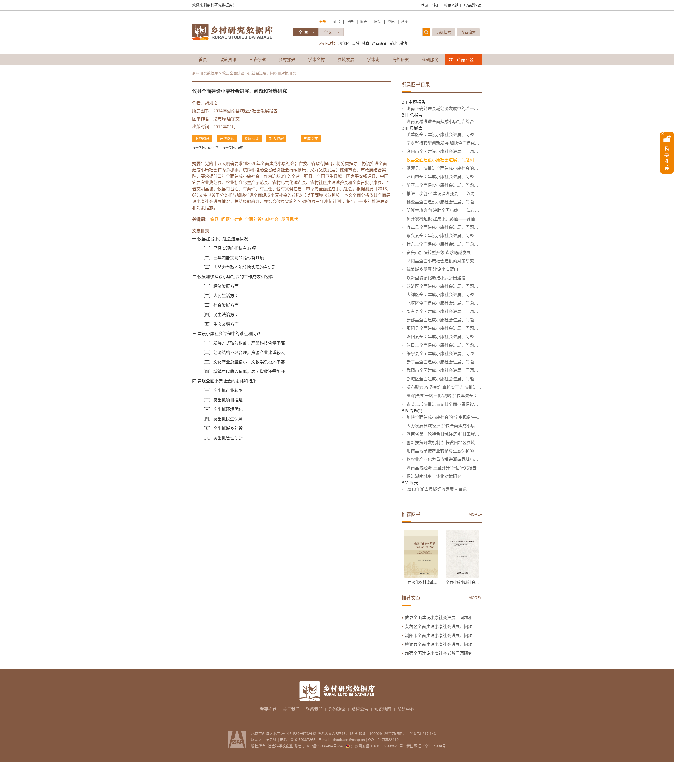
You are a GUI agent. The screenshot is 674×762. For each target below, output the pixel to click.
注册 (436, 5)
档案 (404, 21)
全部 (322, 21)
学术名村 (316, 59)
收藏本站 (451, 5)
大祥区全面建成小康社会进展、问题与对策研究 (443, 294)
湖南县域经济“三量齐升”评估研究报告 (441, 468)
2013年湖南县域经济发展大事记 (436, 489)
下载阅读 (202, 138)
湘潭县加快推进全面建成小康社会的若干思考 (443, 168)
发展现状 (289, 219)
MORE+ (475, 514)
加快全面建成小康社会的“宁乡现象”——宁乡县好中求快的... (443, 417)
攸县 (214, 219)
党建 (393, 43)
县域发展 (346, 59)
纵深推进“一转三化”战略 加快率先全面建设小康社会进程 (443, 396)
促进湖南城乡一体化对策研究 (433, 476)
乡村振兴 (287, 59)
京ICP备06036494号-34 (323, 746)
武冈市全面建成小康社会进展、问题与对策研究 (443, 370)
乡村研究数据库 (205, 73)
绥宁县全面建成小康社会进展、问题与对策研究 (443, 353)
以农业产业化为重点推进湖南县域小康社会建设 (443, 459)
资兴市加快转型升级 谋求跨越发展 (438, 252)
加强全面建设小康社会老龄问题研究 (438, 653)
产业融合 (379, 43)
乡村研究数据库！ (221, 5)
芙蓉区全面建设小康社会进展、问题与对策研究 (443, 134)
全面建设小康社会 (262, 219)
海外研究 (400, 59)
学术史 (373, 59)
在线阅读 (227, 138)
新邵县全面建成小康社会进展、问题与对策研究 (443, 320)
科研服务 (430, 59)
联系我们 (314, 709)
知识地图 (382, 709)
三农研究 (257, 59)
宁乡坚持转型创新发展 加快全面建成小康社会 (443, 143)
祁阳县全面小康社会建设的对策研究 (439, 261)
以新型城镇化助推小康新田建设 (435, 278)
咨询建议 (337, 709)
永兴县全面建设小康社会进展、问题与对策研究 (443, 235)
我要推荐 (268, 709)
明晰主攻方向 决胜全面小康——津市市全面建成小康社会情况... (443, 210)
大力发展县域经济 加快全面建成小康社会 (443, 426)
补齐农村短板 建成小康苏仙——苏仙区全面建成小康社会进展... (443, 219)
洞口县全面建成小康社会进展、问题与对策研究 (443, 345)
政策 (377, 21)
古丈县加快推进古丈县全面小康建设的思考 (443, 404)
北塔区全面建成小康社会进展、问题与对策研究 (443, 303)
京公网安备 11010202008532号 (377, 746)
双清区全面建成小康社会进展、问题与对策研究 (443, 286)
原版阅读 (251, 138)
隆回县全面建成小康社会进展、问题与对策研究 (443, 337)
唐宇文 (233, 119)
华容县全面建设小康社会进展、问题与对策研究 (443, 185)
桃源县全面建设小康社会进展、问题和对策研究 (443, 202)
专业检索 (468, 32)
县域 (355, 43)
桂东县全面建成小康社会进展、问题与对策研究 (443, 244)
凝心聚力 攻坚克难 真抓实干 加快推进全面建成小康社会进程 (443, 387)
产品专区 (465, 59)
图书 (336, 21)
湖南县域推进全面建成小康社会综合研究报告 (443, 121)
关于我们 (291, 709)
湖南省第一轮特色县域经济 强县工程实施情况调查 (443, 434)
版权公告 (359, 709)
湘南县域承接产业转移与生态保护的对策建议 (443, 451)
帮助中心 (405, 709)
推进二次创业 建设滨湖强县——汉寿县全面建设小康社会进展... (443, 193)
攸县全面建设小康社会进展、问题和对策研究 (443, 160)
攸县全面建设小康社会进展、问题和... (440, 617)
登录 (424, 5)
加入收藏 (276, 138)
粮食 (365, 43)
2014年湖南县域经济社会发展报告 (245, 111)
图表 (363, 21)
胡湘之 (211, 103)
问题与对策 (231, 219)
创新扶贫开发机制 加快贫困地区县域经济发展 (443, 442)
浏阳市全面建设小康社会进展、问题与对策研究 (443, 151)
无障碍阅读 (472, 5)
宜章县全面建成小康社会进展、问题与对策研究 (443, 227)
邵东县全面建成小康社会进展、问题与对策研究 (443, 311)
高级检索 (443, 32)
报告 (350, 21)
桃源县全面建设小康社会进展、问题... (440, 644)
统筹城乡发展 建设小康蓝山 (431, 269)
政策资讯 (228, 59)
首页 (203, 59)
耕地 (403, 43)
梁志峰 (219, 119)
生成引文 (310, 138)
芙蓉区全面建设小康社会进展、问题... (440, 626)
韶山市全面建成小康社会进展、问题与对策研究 (443, 177)
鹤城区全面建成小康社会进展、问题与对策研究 (443, 379)
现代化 (343, 43)
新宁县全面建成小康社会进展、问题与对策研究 (443, 362)
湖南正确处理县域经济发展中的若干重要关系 (443, 108)
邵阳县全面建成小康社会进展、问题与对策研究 (443, 328)
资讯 (391, 21)
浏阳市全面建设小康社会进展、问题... (440, 635)
